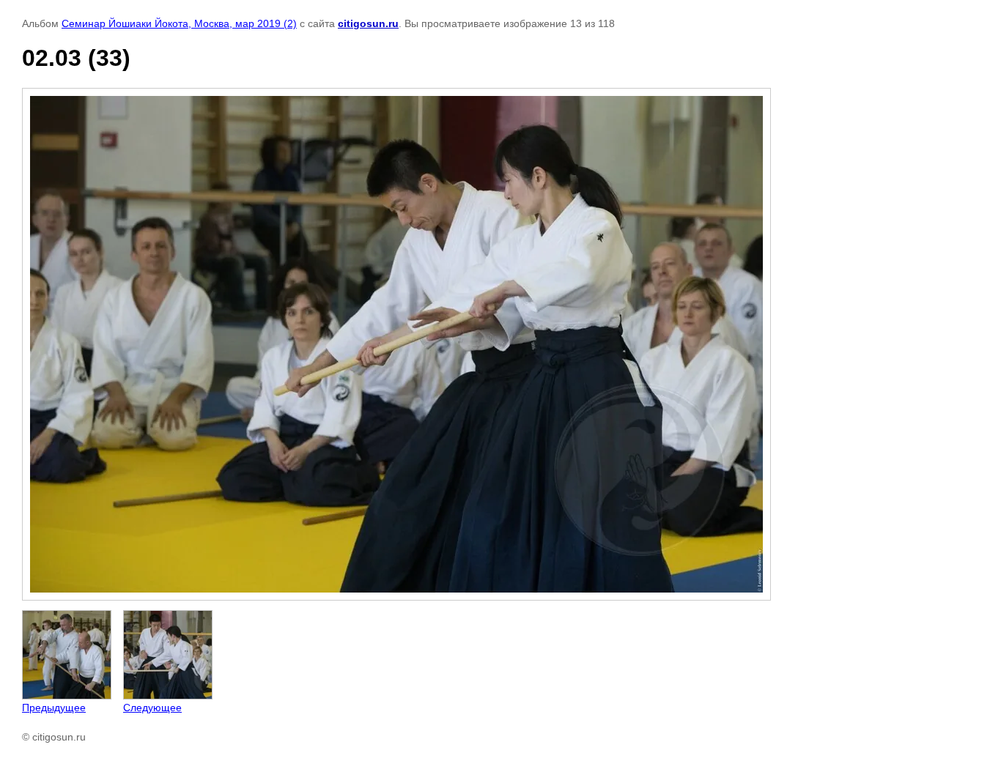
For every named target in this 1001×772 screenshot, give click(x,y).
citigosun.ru (368, 23)
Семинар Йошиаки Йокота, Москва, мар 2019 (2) (179, 23)
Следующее (152, 707)
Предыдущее (54, 707)
